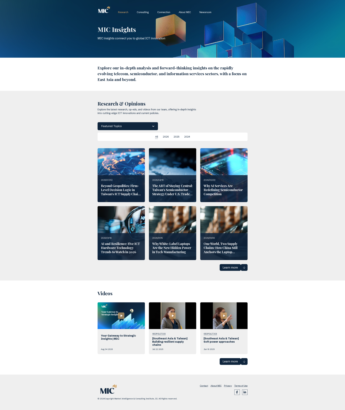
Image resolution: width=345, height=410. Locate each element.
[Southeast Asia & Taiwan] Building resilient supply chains (169, 342)
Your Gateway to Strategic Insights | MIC (118, 337)
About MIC (185, 12)
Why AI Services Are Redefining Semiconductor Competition (223, 190)
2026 (166, 136)
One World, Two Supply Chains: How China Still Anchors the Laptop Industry (220, 250)
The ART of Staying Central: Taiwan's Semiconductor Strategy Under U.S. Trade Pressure (172, 192)
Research (123, 12)
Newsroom (205, 12)
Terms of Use (241, 385)
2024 (187, 136)
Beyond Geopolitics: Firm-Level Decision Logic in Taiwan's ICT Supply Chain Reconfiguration (120, 192)
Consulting (143, 12)
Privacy (228, 385)
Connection (163, 12)
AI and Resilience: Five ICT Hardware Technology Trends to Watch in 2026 (120, 248)
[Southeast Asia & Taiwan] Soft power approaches (221, 340)
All (156, 136)
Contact (204, 385)
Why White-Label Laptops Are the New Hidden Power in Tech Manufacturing (171, 248)
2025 (176, 136)
